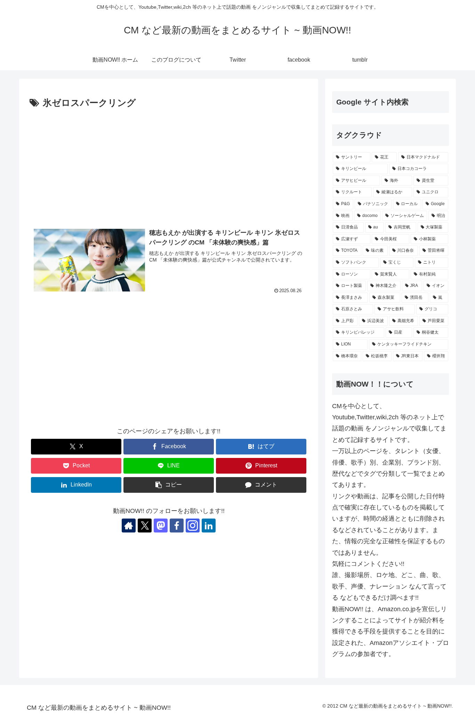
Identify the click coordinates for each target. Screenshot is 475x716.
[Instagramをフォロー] (193, 525)
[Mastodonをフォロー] (161, 525)
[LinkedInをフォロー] (209, 525)
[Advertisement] (169, 163)
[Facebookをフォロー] (177, 525)
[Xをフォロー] (145, 525)
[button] (168, 485)
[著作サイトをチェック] (129, 525)
